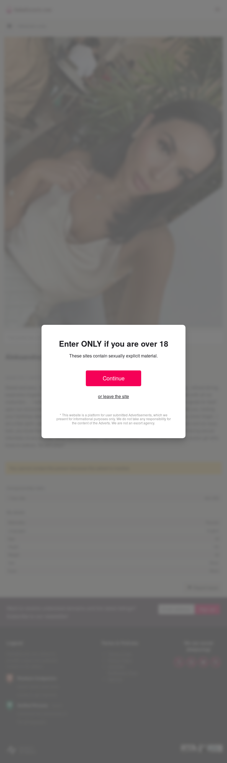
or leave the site (113, 396)
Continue (114, 378)
